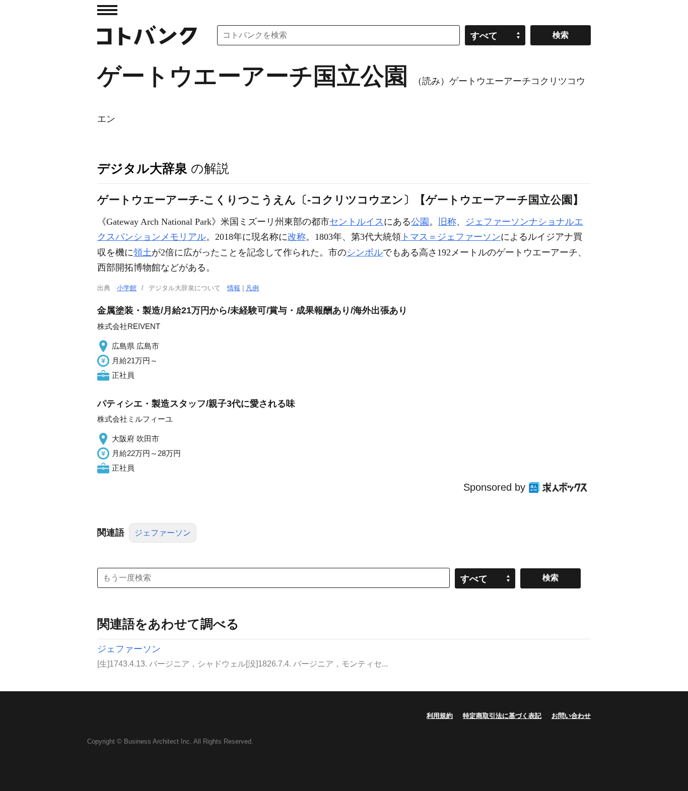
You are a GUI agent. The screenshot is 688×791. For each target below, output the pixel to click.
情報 (233, 288)
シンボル (365, 252)
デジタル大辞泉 (142, 168)
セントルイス (356, 222)
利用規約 (440, 715)
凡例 (252, 288)
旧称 (447, 222)
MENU (107, 10)
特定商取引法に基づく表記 (502, 715)
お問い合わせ (571, 715)
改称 (297, 237)
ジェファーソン (162, 533)
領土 (142, 252)
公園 (420, 222)
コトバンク (147, 35)
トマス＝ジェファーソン (451, 237)
